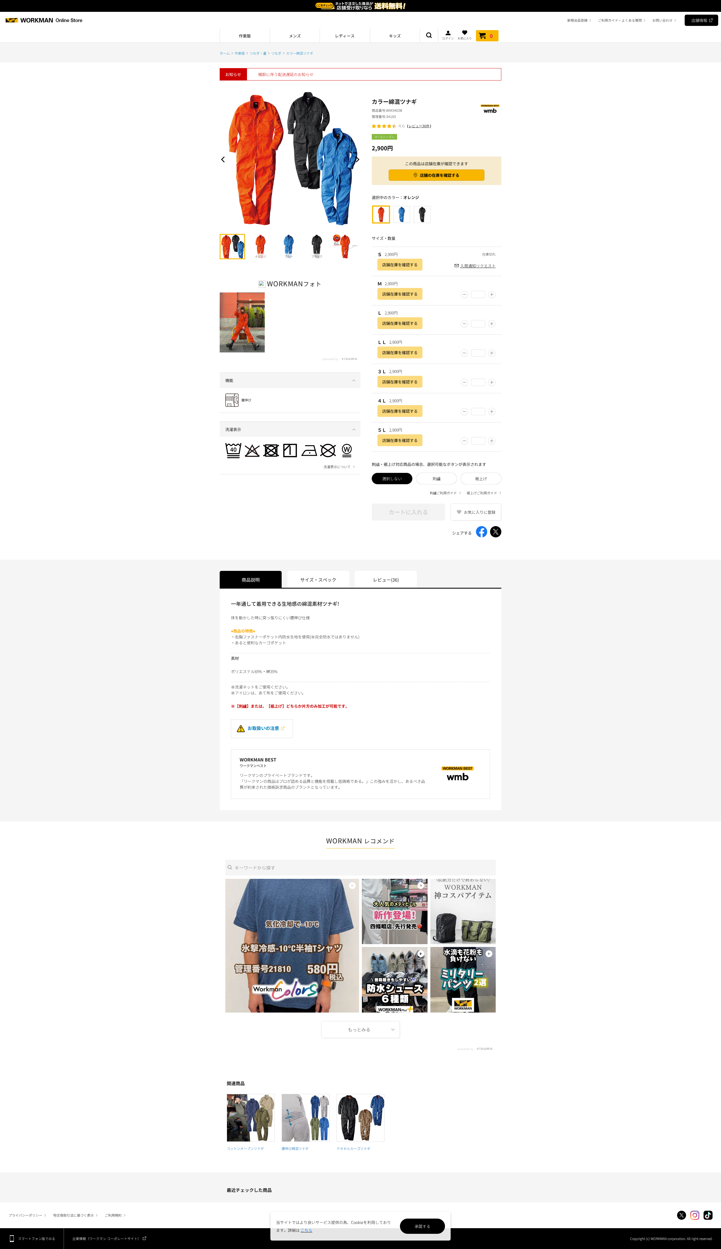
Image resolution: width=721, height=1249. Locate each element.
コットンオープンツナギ (245, 1148)
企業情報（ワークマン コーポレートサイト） (106, 1238)
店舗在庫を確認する (400, 264)
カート (491, 35)
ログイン (448, 38)
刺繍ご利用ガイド (443, 493)
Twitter (681, 1215)
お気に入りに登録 (479, 512)
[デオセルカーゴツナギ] (360, 1118)
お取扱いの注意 (263, 728)
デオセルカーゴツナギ (353, 1148)
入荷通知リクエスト (478, 266)
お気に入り (465, 38)
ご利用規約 (113, 1215)
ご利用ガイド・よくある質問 (620, 20)
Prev (224, 159)
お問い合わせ (662, 20)
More (360, 1029)
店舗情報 (699, 20)
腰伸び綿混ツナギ (295, 1148)
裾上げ (481, 478)
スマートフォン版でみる (36, 1238)
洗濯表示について (337, 466)
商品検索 (429, 36)
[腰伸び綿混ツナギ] (306, 1118)
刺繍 (436, 478)
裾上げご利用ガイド (482, 493)
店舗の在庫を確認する (439, 175)
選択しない (392, 478)
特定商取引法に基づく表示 (73, 1215)
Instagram (694, 1215)
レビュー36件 (419, 126)
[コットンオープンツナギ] (251, 1118)
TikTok (708, 1215)
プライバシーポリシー (25, 1215)
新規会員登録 (577, 20)
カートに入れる (408, 512)
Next (356, 159)
